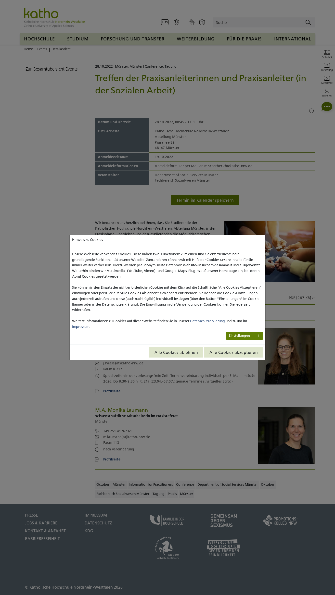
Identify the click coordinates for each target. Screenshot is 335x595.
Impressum (80, 326)
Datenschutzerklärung (207, 321)
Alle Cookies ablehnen (176, 352)
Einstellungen (239, 336)
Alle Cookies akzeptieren (233, 352)
